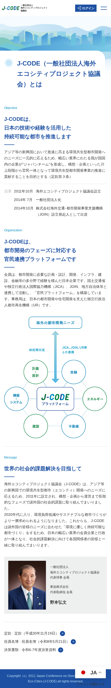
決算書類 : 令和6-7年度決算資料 (30, 650)
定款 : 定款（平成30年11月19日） (31, 633)
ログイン (88, 8)
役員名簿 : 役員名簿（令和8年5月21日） (37, 641)
